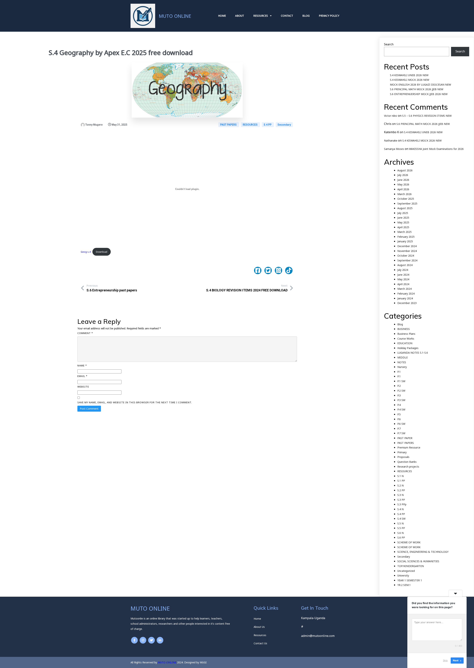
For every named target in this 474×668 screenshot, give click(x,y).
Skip (445, 660)
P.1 (399, 371)
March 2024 (404, 288)
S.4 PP (268, 124)
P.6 (399, 419)
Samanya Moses (394, 149)
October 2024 (405, 255)
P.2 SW (401, 390)
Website (83, 386)
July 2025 (402, 213)
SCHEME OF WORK (408, 542)
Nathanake (390, 140)
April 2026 (403, 189)
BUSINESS (403, 329)
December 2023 (407, 303)
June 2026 (403, 180)
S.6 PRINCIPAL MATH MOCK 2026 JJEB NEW (416, 89)
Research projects (408, 466)
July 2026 (402, 175)
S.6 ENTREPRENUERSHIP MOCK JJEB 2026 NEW (419, 94)
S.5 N (400, 523)
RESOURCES (250, 124)
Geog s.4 (86, 251)
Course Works (405, 338)
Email (82, 376)
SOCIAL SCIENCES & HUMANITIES (418, 561)
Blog (400, 324)
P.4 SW (401, 409)
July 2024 (402, 270)
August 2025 (405, 208)
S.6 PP (401, 537)
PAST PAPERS (228, 124)
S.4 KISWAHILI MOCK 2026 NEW (409, 80)
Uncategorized (406, 571)
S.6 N (400, 533)
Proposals (403, 457)
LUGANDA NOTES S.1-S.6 (412, 352)
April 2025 (403, 227)
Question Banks (407, 461)
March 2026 (404, 194)
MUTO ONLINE (167, 662)
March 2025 (404, 232)
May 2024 (403, 279)
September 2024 (407, 260)
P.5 (399, 414)
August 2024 (405, 265)
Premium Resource (408, 447)
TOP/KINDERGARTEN (410, 566)
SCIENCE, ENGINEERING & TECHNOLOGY (422, 552)
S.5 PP (401, 528)
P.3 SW (401, 400)
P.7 (399, 428)
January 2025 (405, 241)
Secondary (284, 124)
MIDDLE (402, 357)
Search (388, 44)
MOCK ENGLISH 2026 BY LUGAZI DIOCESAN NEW (420, 84)
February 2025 (406, 236)
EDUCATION (404, 343)
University (403, 575)
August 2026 (405, 170)
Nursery (402, 367)
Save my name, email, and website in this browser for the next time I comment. (134, 402)
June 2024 (403, 274)
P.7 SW (401, 433)
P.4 (399, 405)
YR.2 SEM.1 (404, 585)
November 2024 (407, 251)
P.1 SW (401, 381)
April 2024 (403, 284)
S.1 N (400, 476)
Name (82, 365)
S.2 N (400, 485)
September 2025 (407, 203)
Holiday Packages (407, 348)
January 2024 (405, 298)
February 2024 (406, 293)
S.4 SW (401, 518)
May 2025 (403, 222)
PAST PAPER (404, 438)
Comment (85, 333)
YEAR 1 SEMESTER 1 (409, 580)
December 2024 (407, 246)
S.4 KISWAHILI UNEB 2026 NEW (409, 75)
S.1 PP (401, 480)
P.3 (399, 395)
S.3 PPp (401, 504)
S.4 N (400, 509)
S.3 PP (401, 499)
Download (101, 251)
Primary (402, 452)
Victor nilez (390, 115)
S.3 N (400, 495)
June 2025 (403, 217)
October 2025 (405, 198)
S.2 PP (401, 490)
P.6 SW (401, 424)
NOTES (401, 362)
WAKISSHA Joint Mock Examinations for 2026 (436, 149)
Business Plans (406, 333)
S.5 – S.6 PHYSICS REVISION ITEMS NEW (427, 115)
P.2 (399, 386)
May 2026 (403, 184)
